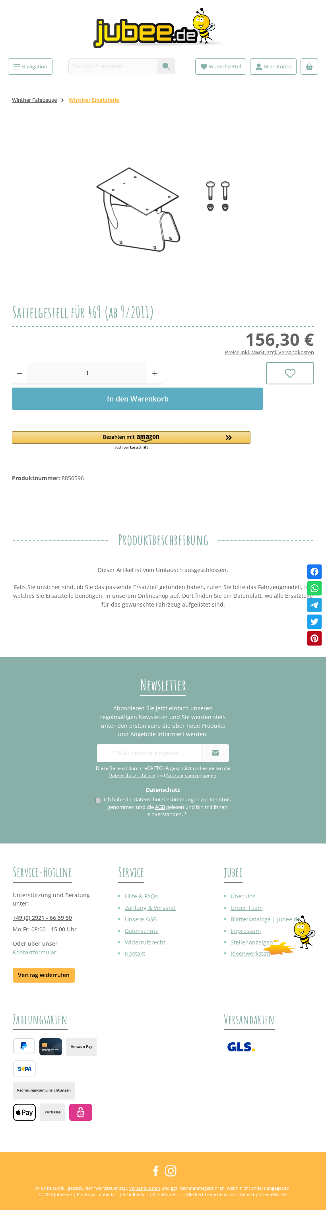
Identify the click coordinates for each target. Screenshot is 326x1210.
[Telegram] (314, 605)
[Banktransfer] (24, 1069)
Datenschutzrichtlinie (132, 775)
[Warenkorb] (309, 66)
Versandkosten (144, 1188)
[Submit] (215, 753)
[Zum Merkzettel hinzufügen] (290, 373)
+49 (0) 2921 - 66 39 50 (42, 917)
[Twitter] (314, 622)
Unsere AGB (141, 919)
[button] (137, 440)
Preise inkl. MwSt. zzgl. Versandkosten (269, 352)
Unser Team (247, 907)
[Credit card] (50, 1047)
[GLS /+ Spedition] (241, 1047)
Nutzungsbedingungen (191, 775)
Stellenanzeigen (252, 942)
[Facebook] (314, 571)
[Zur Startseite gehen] (163, 31)
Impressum (246, 931)
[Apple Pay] (24, 1112)
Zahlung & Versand (150, 907)
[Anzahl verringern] (19, 373)
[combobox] (113, 66)
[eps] (80, 1112)
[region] (163, 209)
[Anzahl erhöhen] (155, 373)
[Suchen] (166, 66)
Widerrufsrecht (145, 942)
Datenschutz (141, 931)
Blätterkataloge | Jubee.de (266, 919)
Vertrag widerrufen (44, 975)
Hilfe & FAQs (141, 896)
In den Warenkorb (138, 398)
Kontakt (135, 953)
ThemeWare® (273, 1194)
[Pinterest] (314, 638)
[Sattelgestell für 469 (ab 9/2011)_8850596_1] (163, 209)
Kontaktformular (34, 952)
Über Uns (243, 896)
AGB (160, 807)
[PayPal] (24, 1046)
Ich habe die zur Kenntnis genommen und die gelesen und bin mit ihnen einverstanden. (167, 807)
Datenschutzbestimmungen (167, 799)
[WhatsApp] (314, 588)
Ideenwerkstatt (250, 953)
